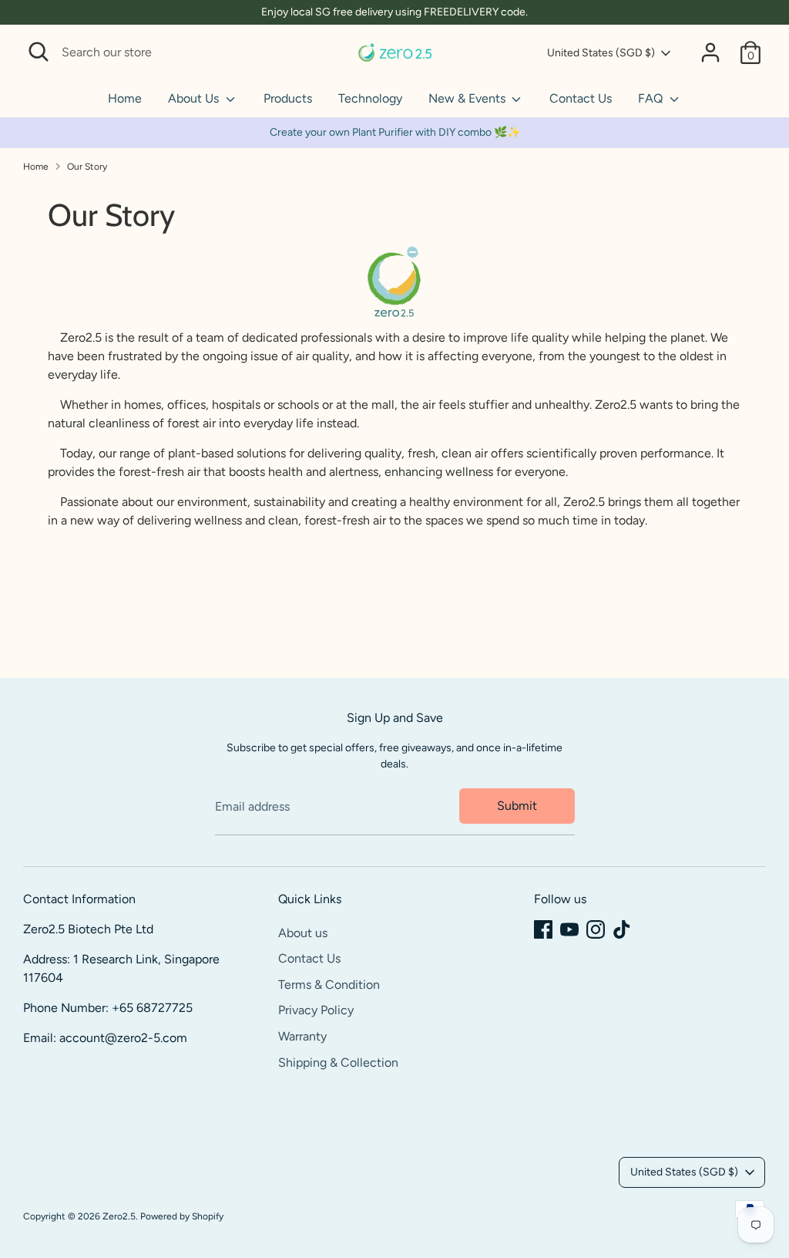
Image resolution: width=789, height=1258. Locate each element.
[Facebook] (543, 929)
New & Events (468, 98)
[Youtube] (569, 929)
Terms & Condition (329, 984)
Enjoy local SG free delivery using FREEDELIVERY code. (394, 12)
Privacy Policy (316, 1010)
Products (288, 98)
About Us (195, 98)
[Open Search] (38, 51)
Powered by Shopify (181, 1216)
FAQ (652, 98)
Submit (517, 805)
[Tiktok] (622, 929)
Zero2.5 (119, 1216)
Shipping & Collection (338, 1062)
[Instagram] (595, 929)
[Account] (710, 52)
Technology (370, 98)
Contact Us (580, 98)
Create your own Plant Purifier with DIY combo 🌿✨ (395, 132)
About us (302, 933)
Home (125, 98)
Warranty (302, 1036)
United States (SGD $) (601, 52)
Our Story (87, 166)
